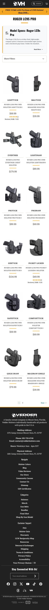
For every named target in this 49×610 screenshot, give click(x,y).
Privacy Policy (24, 556)
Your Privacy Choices (22, 563)
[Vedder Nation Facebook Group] (31, 590)
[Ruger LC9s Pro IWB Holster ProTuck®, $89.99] (13, 194)
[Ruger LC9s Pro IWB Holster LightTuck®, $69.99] (13, 83)
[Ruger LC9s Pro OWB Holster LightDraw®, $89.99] (36, 139)
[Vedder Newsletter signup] (35, 576)
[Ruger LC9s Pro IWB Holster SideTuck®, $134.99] (13, 247)
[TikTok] (34, 584)
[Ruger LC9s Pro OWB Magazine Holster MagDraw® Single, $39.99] (36, 357)
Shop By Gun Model (24, 517)
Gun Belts (24, 506)
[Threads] (18, 590)
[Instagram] (14, 584)
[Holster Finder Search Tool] (37, 3)
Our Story (24, 474)
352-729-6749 (27, 438)
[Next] (46, 11)
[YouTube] (27, 584)
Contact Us (24, 481)
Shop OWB (22, 12)
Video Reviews (24, 471)
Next (43, 403)
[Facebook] (8, 584)
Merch (24, 503)
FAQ (24, 528)
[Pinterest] (40, 584)
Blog (24, 468)
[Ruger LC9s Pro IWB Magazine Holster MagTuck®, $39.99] (36, 83)
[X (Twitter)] (21, 584)
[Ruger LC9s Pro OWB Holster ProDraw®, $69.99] (36, 194)
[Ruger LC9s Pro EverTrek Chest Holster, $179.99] (13, 139)
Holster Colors (24, 464)
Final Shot (24, 513)
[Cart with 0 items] (46, 3)
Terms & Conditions (24, 552)
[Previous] (2, 11)
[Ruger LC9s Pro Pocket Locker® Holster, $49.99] (36, 247)
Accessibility (24, 559)
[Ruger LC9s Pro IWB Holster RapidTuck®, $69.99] (13, 302)
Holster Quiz (24, 531)
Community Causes (24, 478)
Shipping (24, 549)
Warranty (24, 535)
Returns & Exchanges (24, 545)
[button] (24, 59)
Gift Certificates (24, 488)
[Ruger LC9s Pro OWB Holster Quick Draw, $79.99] (13, 357)
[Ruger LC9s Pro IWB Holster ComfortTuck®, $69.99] (36, 302)
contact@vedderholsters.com (27, 441)
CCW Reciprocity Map (24, 538)
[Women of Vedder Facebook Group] (24, 590)
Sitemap (24, 485)
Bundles (24, 510)
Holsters (24, 499)
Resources (24, 542)
